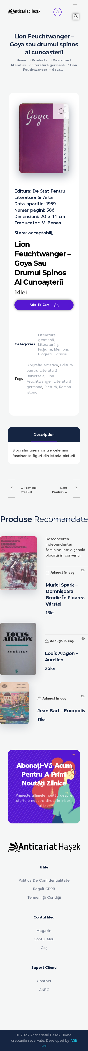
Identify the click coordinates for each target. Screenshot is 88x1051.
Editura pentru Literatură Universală (49, 370)
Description (44, 434)
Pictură (50, 387)
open (61, 111)
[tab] (44, 434)
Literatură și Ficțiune (49, 347)
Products (39, 60)
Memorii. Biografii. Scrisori (53, 352)
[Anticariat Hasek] (24, 11)
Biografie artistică (42, 365)
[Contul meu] (57, 12)
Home (21, 60)
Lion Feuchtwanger (40, 378)
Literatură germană (48, 65)
